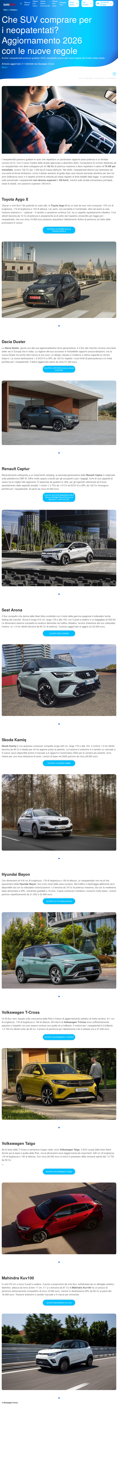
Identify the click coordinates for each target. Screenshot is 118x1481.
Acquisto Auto (99, 78)
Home (81, 78)
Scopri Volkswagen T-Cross (59, 1037)
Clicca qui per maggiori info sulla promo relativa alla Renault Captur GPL (59, 497)
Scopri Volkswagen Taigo (59, 1171)
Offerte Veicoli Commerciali (45, 3)
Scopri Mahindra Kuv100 (59, 1302)
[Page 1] (59, 325)
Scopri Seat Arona (59, 633)
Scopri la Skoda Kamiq (59, 763)
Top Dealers (85, 3)
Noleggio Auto (63, 3)
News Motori (72, 3)
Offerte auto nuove (35, 3)
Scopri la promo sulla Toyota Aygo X (59, 230)
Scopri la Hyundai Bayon (59, 901)
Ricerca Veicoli (27, 3)
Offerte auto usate (54, 3)
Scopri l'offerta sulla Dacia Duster (59, 369)
